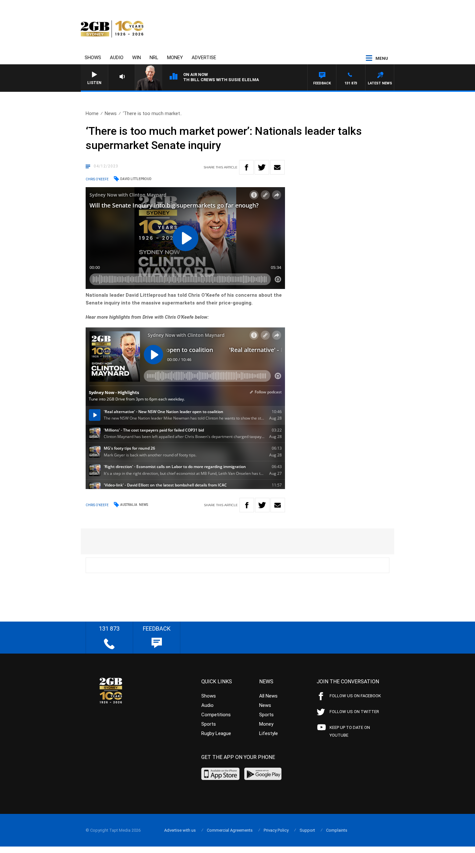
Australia (128, 504)
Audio (116, 57)
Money (175, 57)
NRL (154, 57)
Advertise (204, 57)
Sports (208, 724)
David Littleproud (136, 179)
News (111, 113)
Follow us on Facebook (355, 695)
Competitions (216, 715)
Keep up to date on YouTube (350, 731)
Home (92, 113)
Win (136, 57)
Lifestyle (268, 733)
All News (268, 696)
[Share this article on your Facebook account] (246, 167)
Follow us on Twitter (354, 711)
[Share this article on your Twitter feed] (262, 167)
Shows (93, 57)
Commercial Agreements (230, 830)
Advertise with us (180, 830)
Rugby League (216, 733)
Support (307, 830)
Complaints (336, 830)
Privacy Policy (276, 830)
